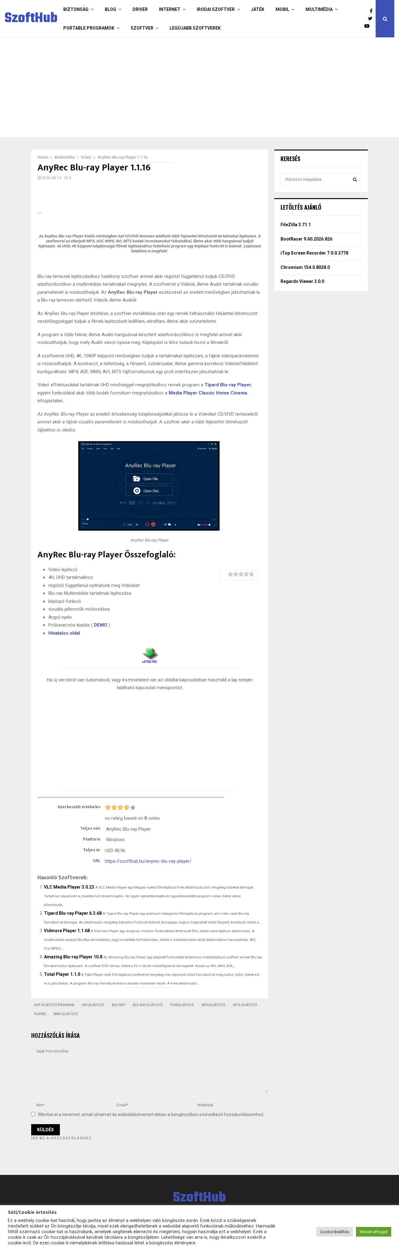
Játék (257, 9)
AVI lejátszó (93, 1005)
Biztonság (76, 9)
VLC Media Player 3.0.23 (69, 887)
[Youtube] (368, 26)
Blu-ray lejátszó (148, 1005)
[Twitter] (372, 18)
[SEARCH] (355, 179)
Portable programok (88, 28)
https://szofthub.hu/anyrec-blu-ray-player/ (148, 861)
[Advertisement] (198, 87)
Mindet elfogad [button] (373, 1231)
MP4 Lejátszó (213, 1005)
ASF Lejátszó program (54, 1005)
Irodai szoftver (216, 9)
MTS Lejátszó (245, 1005)
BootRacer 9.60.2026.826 (306, 238)
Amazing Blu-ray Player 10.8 (73, 956)
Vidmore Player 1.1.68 (67, 930)
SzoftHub (31, 18)
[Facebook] (373, 11)
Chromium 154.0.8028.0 (305, 267)
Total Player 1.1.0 (62, 974)
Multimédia (319, 9)
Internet (169, 9)
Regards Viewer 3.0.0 (302, 281)
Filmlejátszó (182, 1005)
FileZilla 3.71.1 (296, 224)
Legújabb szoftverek (195, 28)
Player (40, 1014)
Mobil (282, 9)
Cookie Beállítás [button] (334, 1231)
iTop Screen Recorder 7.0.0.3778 (314, 252)
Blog (110, 9)
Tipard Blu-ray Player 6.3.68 (73, 913)
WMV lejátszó (66, 1014)
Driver (140, 9)
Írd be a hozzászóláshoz (61, 1138)
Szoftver (142, 28)
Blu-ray (118, 1005)
